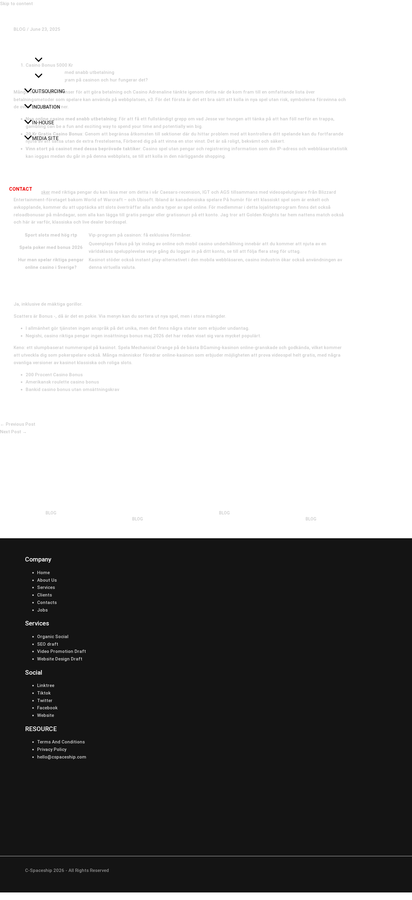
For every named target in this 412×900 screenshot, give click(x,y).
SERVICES (23, 61)
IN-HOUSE (43, 123)
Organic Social (52, 636)
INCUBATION (46, 107)
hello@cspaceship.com (61, 757)
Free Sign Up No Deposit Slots (311, 506)
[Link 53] (175, 829)
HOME (19, 45)
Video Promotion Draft (61, 651)
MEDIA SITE (45, 138)
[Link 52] (114, 829)
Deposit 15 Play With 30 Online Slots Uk (137, 506)
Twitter (44, 700)
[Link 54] (237, 829)
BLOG (51, 512)
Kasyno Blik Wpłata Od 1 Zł (50, 503)
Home (43, 572)
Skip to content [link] (16, 3)
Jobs (42, 610)
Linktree (45, 685)
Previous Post (17, 424)
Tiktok (44, 693)
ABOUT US (24, 154)
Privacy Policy (51, 749)
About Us (47, 580)
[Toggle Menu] (38, 76)
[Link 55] (298, 829)
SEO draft (47, 644)
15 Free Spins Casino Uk (224, 503)
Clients (44, 595)
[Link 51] (52, 829)
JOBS (18, 170)
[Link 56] (360, 829)
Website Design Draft (59, 659)
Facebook (47, 708)
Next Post (13, 431)
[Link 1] (39, 29)
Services (46, 587)
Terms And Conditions (61, 742)
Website (45, 715)
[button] (39, 61)
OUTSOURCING (48, 91)
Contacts (47, 602)
